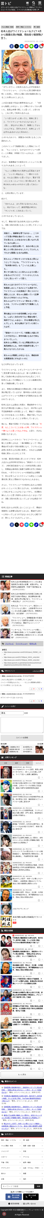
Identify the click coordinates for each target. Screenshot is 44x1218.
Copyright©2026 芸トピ (22, 1212)
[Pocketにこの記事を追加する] (26, 46)
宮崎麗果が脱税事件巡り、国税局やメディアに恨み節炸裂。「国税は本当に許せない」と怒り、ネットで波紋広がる (22, 1090)
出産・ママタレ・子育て (31, 1168)
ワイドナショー (22, 644)
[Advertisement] (22, 18)
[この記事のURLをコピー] (36, 46)
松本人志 (33, 644)
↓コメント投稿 (38, 671)
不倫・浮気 (5, 1162)
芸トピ (6, 3)
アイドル (26, 1157)
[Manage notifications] (4, 1214)
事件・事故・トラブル (23, 27)
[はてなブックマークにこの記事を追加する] (21, 46)
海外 (24, 1179)
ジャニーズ (5, 1151)
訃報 (2, 1179)
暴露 (24, 1173)
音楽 (24, 1151)
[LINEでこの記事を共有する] (31, 46)
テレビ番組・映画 (7, 27)
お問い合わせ (31, 1204)
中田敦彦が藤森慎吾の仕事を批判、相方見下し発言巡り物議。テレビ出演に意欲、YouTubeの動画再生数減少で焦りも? (22, 1098)
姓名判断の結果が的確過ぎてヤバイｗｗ (27, 920)
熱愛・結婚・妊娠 (29, 1146)
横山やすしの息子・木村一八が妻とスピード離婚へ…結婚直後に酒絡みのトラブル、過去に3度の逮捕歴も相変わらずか (22, 1126)
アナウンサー (5, 1168)
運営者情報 (15, 1204)
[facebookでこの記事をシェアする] (11, 46)
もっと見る (22, 1074)
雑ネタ (3, 1173)
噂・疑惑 (37, 27)
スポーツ (4, 1157)
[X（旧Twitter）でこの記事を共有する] (16, 46)
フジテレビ (9, 644)
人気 (27, 5)
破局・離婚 (27, 1162)
